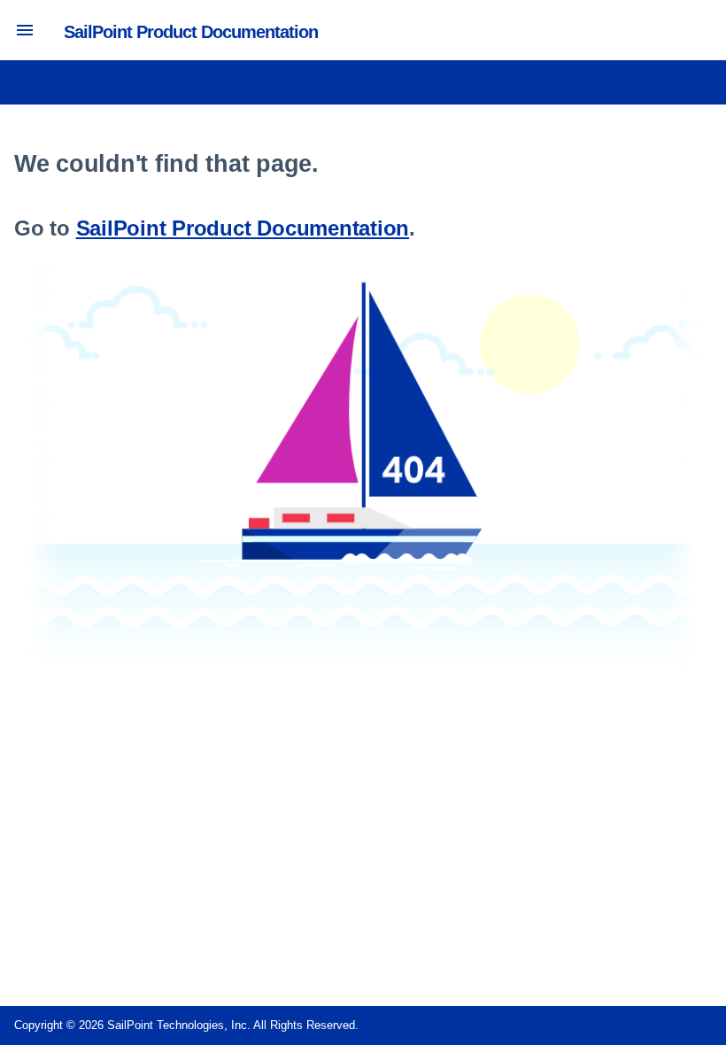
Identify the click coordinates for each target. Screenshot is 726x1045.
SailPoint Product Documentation (243, 228)
